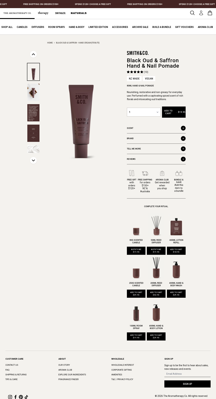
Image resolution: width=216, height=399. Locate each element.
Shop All (7, 27)
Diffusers (38, 27)
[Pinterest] (21, 397)
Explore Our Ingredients (72, 374)
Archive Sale (140, 27)
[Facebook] (16, 397)
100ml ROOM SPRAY (136, 327)
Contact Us (11, 365)
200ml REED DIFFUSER (156, 284)
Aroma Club (205, 27)
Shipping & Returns (16, 374)
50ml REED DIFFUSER (156, 241)
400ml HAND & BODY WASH (176, 284)
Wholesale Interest (122, 365)
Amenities (116, 374)
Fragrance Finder (68, 379)
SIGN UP (187, 384)
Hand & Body (76, 27)
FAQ (7, 370)
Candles (22, 27)
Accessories (120, 27)
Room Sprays (56, 27)
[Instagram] (10, 397)
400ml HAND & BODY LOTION (156, 327)
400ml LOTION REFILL (176, 241)
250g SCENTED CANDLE (136, 284)
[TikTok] (26, 397)
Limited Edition (98, 27)
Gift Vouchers (184, 27)
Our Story (64, 365)
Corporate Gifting (121, 370)
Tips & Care (11, 379)
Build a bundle (161, 27)
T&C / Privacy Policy (122, 379)
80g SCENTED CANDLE (136, 241)
